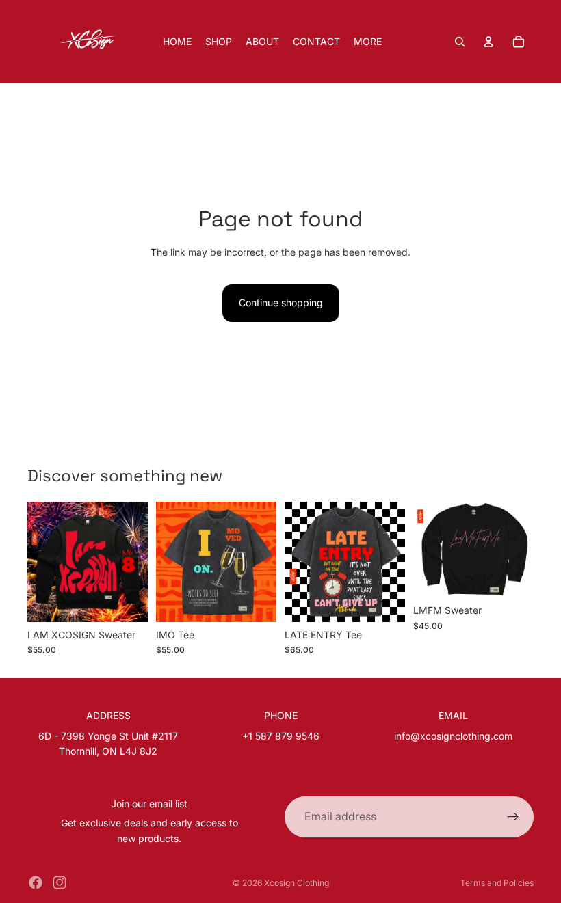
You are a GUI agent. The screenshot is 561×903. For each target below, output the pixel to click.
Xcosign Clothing (296, 883)
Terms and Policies (497, 883)
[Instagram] (59, 882)
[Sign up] (513, 817)
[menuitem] (368, 41)
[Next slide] (133, 562)
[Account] (488, 42)
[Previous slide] (42, 562)
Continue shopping (281, 302)
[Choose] (126, 601)
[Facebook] (35, 882)
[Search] (460, 42)
